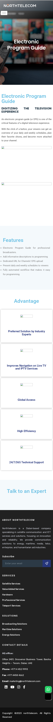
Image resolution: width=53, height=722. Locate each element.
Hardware (7, 595)
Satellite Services (11, 583)
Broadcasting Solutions (14, 624)
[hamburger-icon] (4, 13)
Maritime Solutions (12, 629)
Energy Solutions (11, 635)
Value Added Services (13, 589)
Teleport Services (11, 606)
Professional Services (13, 600)
